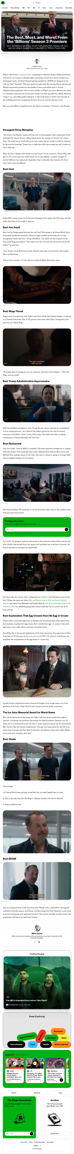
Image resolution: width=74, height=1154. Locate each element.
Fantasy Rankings (15, 7)
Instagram (36, 1145)
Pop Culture (37, 32)
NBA (23, 7)
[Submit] (66, 529)
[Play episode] (61, 1080)
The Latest (5, 7)
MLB (34, 7)
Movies (44, 7)
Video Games (54, 1071)
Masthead (37, 1093)
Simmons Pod (59, 7)
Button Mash (50, 1079)
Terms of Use (24, 1142)
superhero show (25, 74)
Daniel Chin (14, 1005)
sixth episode (34, 636)
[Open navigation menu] (71, 3)
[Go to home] (3, 3)
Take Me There (54, 1133)
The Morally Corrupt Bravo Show (34, 1079)
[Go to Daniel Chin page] (7, 1005)
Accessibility (50, 1142)
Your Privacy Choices (39, 1142)
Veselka (44, 597)
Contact (13, 1093)
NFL (29, 7)
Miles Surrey (38, 66)
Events (51, 7)
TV (39, 7)
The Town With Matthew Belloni (14, 1079)
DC (8, 997)
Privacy (31, 1142)
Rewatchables (69, 7)
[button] (37, 3)
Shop (60, 1093)
